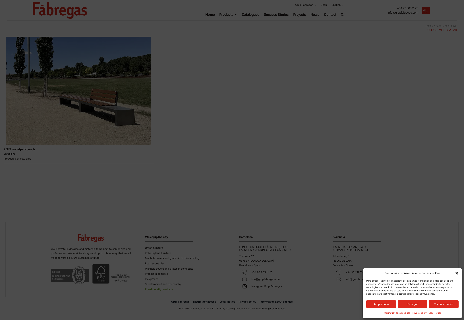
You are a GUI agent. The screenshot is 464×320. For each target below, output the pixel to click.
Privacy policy (419, 312)
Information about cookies (397, 312)
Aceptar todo (381, 304)
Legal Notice (434, 312)
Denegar (412, 304)
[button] (457, 273)
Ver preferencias (443, 304)
